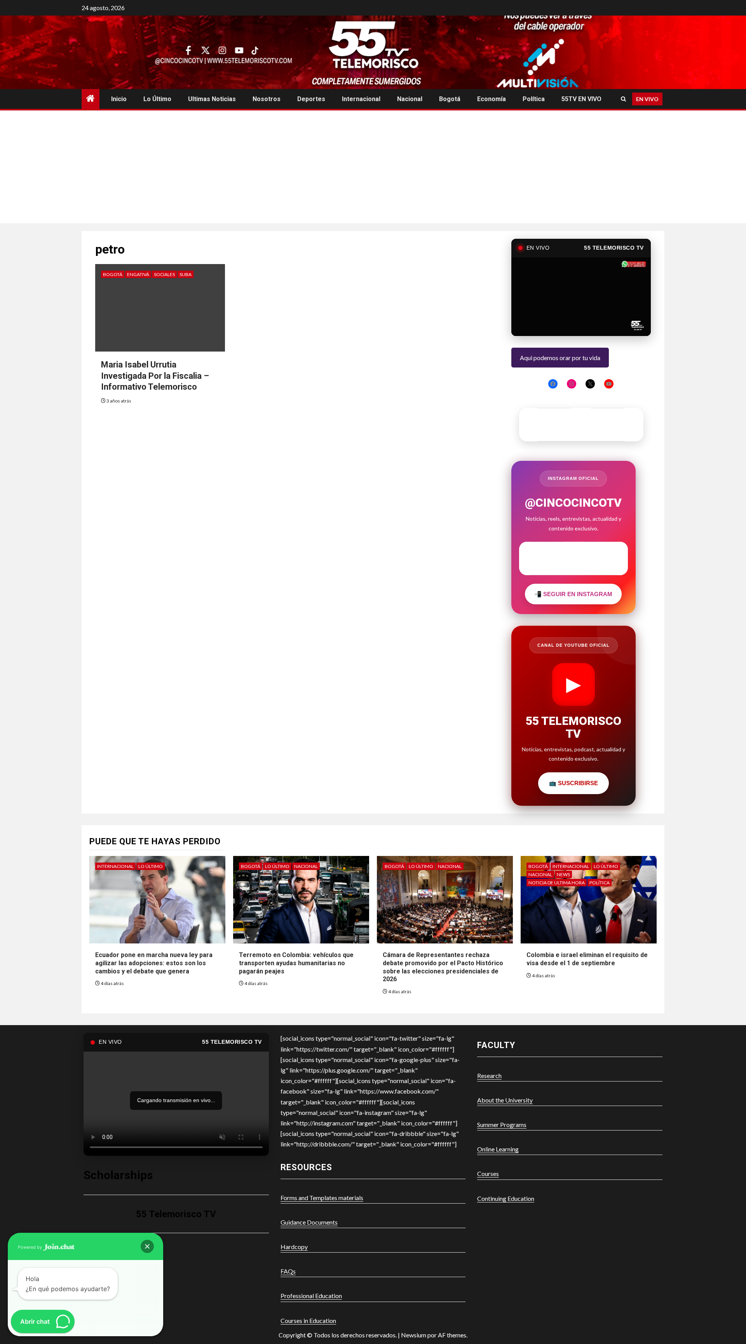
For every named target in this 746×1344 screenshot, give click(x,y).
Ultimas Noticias (212, 99)
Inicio (119, 99)
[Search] (623, 99)
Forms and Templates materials (322, 1197)
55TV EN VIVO (581, 99)
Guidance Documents (309, 1222)
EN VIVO (647, 99)
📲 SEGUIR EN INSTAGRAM (573, 594)
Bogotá (449, 99)
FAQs (288, 1271)
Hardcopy (294, 1246)
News (563, 874)
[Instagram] (571, 383)
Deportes (311, 99)
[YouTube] (609, 383)
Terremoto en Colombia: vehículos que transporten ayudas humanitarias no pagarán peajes (296, 963)
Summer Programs (501, 1124)
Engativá (138, 274)
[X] (590, 383)
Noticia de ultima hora (556, 883)
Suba (186, 274)
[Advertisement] (373, 168)
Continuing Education (505, 1198)
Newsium (413, 1335)
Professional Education (311, 1295)
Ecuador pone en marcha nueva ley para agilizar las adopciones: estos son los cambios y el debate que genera (154, 963)
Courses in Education (308, 1320)
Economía (491, 99)
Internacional (361, 99)
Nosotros (267, 99)
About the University (505, 1100)
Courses (488, 1173)
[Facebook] (553, 383)
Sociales (164, 274)
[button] (147, 1246)
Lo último (157, 99)
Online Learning (498, 1149)
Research (489, 1075)
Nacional (409, 99)
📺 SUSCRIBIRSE (573, 783)
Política (534, 99)
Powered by (30, 1247)
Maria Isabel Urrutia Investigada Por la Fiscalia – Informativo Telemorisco (155, 376)
